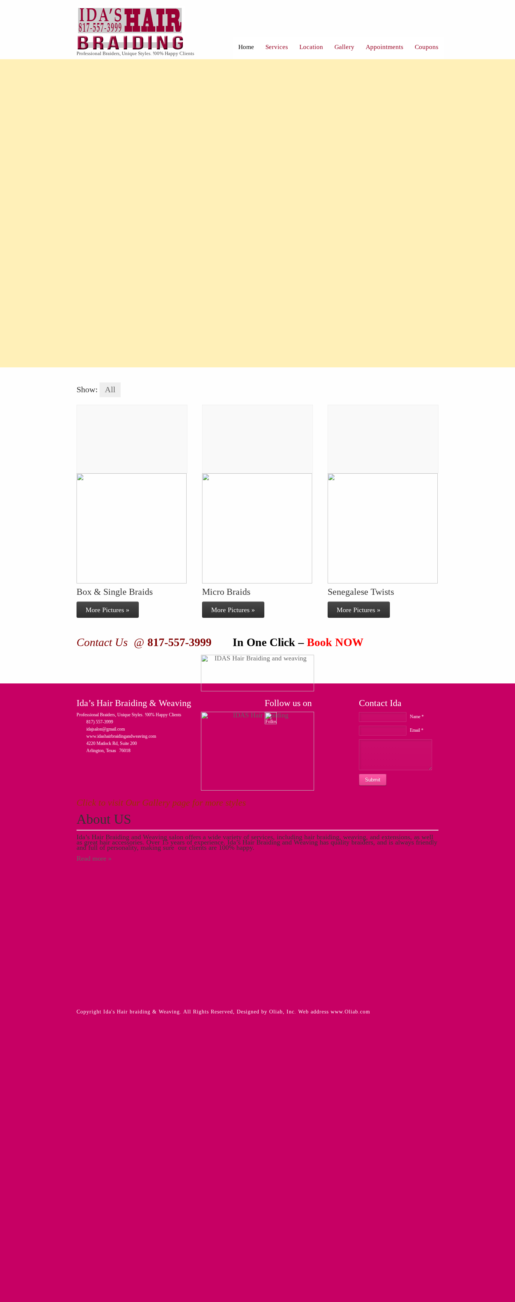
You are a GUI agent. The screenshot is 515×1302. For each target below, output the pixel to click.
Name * (417, 716)
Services (276, 47)
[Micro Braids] (257, 439)
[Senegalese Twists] (383, 439)
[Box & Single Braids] (132, 439)
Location (311, 47)
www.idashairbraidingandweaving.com (121, 736)
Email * (416, 730)
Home (246, 47)
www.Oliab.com (350, 1012)
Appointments (384, 47)
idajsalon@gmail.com (105, 729)
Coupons (426, 47)
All (110, 389)
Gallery (344, 47)
